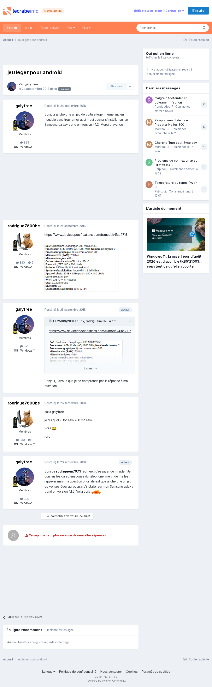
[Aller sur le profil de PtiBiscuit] (149, 184)
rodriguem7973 (97, 321)
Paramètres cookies (156, 672)
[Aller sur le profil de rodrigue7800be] (24, 240)
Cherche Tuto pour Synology (176, 142)
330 (22, 262)
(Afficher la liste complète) (163, 57)
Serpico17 (161, 169)
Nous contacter (111, 672)
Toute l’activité (49, 27)
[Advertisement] (70, 55)
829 (26, 142)
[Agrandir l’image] (81, 267)
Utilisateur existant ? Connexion (158, 10)
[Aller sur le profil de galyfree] (11, 86)
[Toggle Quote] (50, 321)
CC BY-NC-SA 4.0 (106, 676)
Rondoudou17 (164, 106)
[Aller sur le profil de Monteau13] (149, 122)
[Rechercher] (204, 28)
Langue (47, 672)
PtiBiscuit (161, 191)
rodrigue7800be (24, 226)
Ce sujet (188, 27)
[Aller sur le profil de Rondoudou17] (149, 100)
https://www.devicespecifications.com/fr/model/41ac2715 (86, 235)
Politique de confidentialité (77, 672)
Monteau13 (162, 129)
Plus (70, 27)
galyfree (31, 84)
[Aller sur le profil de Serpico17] (149, 162)
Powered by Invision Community (106, 680)
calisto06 (57, 516)
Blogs (29, 27)
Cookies (132, 672)
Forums (12, 27)
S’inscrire (198, 10)
